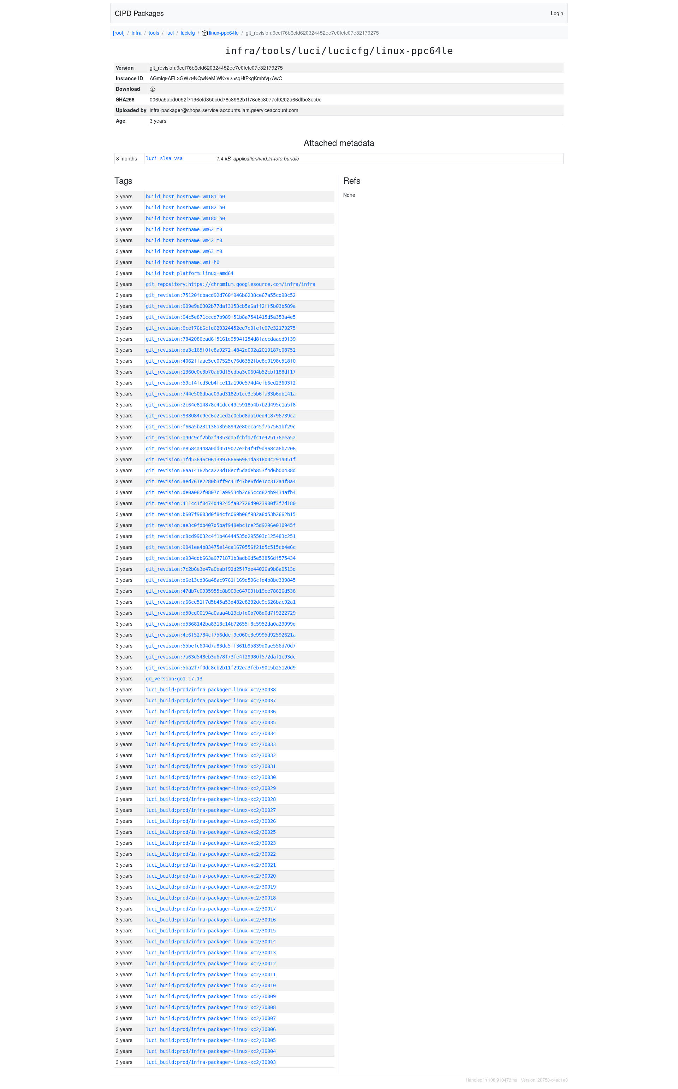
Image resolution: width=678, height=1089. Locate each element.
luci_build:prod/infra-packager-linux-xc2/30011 (211, 974)
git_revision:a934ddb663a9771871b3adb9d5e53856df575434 (221, 558)
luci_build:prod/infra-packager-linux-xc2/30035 (211, 722)
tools (154, 32)
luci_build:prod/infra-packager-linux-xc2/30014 (211, 941)
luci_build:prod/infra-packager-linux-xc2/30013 (211, 952)
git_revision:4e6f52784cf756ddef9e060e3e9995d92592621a (221, 635)
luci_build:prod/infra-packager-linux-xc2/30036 (211, 711)
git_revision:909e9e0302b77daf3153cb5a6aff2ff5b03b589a (221, 306)
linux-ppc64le (223, 32)
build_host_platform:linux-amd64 (189, 273)
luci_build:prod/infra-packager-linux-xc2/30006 (211, 1029)
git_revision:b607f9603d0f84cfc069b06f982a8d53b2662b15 (221, 514)
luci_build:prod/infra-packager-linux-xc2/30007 (211, 1018)
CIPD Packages (139, 13)
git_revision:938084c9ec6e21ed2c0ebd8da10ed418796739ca (221, 415)
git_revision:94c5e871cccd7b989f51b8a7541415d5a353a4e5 (221, 317)
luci (170, 32)
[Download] (152, 88)
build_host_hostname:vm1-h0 (182, 262)
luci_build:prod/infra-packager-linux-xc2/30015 (211, 930)
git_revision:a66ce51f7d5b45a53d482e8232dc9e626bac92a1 (221, 602)
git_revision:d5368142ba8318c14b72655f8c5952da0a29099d (221, 624)
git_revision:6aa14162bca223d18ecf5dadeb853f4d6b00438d (221, 470)
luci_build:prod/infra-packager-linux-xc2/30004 (211, 1051)
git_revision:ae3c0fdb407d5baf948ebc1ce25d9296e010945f (221, 525)
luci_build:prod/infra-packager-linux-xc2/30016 (211, 920)
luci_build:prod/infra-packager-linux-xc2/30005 (211, 1040)
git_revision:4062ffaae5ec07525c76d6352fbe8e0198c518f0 (221, 361)
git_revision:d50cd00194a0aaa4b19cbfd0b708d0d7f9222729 (221, 613)
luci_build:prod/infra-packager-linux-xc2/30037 (211, 700)
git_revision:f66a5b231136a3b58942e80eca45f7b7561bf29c (221, 426)
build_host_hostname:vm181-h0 (185, 196)
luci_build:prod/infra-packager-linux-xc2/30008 (211, 1007)
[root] (119, 32)
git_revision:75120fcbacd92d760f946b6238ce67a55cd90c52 (221, 295)
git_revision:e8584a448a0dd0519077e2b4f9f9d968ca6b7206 (221, 448)
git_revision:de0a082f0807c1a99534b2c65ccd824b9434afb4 (221, 492)
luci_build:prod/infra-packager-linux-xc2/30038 (211, 689)
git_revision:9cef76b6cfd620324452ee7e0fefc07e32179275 (221, 328)
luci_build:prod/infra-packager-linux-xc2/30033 (211, 744)
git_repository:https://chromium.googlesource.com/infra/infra (230, 284)
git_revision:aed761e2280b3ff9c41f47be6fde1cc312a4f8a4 (221, 481)
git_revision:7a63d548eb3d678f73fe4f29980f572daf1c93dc (221, 657)
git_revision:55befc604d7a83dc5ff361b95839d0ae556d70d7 (221, 646)
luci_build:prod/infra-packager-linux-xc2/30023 (211, 843)
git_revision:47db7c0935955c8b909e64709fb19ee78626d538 (221, 591)
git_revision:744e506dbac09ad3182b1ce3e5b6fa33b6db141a (221, 394)
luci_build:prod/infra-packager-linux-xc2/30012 (211, 963)
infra (137, 32)
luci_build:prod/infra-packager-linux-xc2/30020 (211, 876)
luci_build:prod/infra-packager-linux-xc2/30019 (211, 887)
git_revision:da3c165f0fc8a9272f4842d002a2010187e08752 (221, 350)
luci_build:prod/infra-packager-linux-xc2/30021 (211, 865)
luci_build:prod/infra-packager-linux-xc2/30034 (211, 733)
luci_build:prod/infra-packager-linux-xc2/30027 (211, 810)
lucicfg (188, 32)
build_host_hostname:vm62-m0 (184, 229)
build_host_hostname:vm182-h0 (185, 207)
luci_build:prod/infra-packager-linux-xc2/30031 (211, 766)
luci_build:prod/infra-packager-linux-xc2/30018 (211, 898)
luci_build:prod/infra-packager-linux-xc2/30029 (211, 788)
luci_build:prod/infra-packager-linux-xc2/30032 (211, 755)
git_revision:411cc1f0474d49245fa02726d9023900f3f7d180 (221, 503)
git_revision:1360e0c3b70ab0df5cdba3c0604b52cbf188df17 (221, 372)
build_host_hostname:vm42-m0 (184, 240)
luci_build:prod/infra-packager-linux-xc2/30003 (211, 1062)
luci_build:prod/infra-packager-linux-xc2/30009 (211, 996)
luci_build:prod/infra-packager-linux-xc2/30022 (211, 854)
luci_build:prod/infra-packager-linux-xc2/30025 (211, 832)
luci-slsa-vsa (164, 158)
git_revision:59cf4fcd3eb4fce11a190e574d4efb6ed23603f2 (221, 383)
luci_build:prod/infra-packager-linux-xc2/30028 (211, 799)
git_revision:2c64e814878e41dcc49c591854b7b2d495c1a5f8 (221, 405)
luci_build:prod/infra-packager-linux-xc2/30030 (211, 777)
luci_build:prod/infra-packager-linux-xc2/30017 (211, 909)
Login (557, 13)
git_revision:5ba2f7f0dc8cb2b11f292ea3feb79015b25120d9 (221, 668)
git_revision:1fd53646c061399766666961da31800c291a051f (221, 459)
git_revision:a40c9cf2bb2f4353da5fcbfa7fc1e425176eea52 (221, 437)
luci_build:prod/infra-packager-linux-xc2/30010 (211, 985)
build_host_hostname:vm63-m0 (184, 251)
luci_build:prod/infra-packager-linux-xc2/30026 (211, 821)
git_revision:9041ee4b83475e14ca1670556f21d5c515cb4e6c (221, 547)
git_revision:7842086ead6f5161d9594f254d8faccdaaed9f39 (221, 339)
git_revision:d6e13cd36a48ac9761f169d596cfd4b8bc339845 (221, 580)
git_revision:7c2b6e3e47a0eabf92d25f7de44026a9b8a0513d (221, 569)
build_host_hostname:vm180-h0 (185, 218)
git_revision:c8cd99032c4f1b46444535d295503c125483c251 (221, 536)
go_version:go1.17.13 (174, 678)
